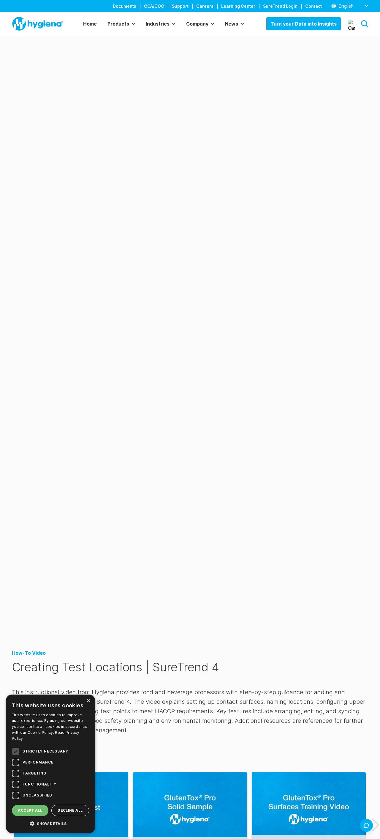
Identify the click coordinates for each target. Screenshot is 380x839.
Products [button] (118, 24)
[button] (364, 23)
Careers (204, 6)
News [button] (231, 24)
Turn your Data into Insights (303, 24)
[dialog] (50, 764)
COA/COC (154, 6)
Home (90, 24)
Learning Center (238, 6)
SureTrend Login (280, 6)
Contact (313, 6)
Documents (124, 6)
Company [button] (197, 24)
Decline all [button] (70, 810)
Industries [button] (158, 24)
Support (180, 6)
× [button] (88, 701)
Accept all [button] (30, 810)
